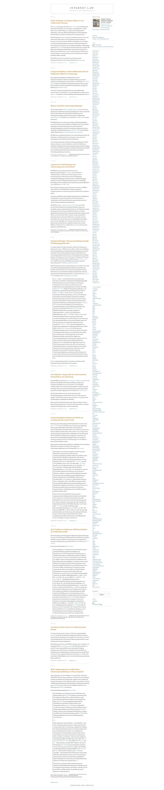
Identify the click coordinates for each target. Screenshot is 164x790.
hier (88, 94)
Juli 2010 (94, 252)
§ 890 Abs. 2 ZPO (75, 130)
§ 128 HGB (77, 605)
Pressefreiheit (95, 485)
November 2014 (96, 167)
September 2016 (96, 132)
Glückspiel (94, 389)
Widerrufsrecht (95, 574)
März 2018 (94, 109)
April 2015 (94, 159)
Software (94, 512)
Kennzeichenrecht (96, 423)
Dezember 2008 (96, 282)
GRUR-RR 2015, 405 (72, 308)
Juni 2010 (94, 253)
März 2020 (94, 80)
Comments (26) (73, 97)
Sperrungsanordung (96, 520)
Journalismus (95, 418)
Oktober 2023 (95, 62)
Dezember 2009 (96, 263)
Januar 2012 (95, 222)
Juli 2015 (94, 154)
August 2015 (95, 153)
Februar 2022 (95, 72)
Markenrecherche (96, 441)
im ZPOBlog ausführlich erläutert (69, 263)
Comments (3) (73, 520)
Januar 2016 (95, 145)
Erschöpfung (95, 360)
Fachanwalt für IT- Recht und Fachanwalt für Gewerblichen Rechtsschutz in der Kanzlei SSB (102, 26)
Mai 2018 (94, 107)
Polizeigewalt (95, 480)
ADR (93, 295)
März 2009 (94, 278)
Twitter (94, 545)
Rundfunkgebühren (96, 501)
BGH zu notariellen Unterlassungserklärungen (66, 106)
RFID (93, 494)
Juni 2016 (94, 137)
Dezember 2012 (96, 205)
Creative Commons (96, 331)
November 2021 (96, 75)
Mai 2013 (94, 197)
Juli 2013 (94, 193)
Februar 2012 (95, 221)
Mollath (94, 452)
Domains (94, 344)
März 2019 (94, 93)
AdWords (94, 297)
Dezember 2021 (96, 73)
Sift (93, 509)
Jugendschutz (95, 420)
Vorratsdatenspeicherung (98, 566)
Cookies (94, 327)
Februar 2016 (95, 143)
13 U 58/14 (56, 425)
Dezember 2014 (96, 166)
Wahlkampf (95, 569)
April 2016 (94, 140)
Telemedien (94, 535)
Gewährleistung (96, 386)
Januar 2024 (95, 59)
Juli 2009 (94, 271)
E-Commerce (95, 347)
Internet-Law (82, 7)
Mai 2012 (94, 216)
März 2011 (94, 239)
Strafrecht (94, 523)
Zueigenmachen (95, 587)
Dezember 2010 (96, 244)
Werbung (94, 570)
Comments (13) (73, 62)
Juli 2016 (94, 135)
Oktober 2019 (95, 85)
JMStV (94, 416)
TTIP (93, 543)
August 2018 (95, 104)
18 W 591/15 (83, 390)
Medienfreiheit (95, 446)
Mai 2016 (94, 138)
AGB (93, 300)
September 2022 (96, 69)
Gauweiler (94, 378)
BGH (93, 310)
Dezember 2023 (96, 60)
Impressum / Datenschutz (98, 37)
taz (93, 530)
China (93, 326)
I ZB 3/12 (62, 687)
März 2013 (94, 200)
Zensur (94, 582)
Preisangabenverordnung (98, 483)
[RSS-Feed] (96, 45)
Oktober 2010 (95, 247)
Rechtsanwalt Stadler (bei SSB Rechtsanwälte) (102, 46)
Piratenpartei (95, 475)
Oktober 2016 (95, 130)
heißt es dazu (80, 448)
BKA (93, 311)
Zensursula (94, 583)
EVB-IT (94, 368)
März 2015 (94, 161)
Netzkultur (94, 455)
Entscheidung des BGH (57, 117)
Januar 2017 (95, 125)
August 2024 (95, 54)
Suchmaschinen (95, 525)
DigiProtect (95, 340)
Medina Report (95, 447)
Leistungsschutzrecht (97, 433)
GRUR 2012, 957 (79, 741)
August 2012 (95, 211)
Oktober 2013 (95, 189)
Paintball (94, 468)
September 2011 (96, 229)
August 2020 (95, 77)
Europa (94, 366)
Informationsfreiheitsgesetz (98, 412)
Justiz (93, 421)
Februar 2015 (95, 163)
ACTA (93, 292)
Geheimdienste (95, 379)
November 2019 (96, 83)
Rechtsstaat (94, 493)
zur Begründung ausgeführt (70, 275)
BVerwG (94, 323)
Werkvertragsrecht (96, 572)
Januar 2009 (95, 281)
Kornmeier (94, 426)
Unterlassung (95, 551)
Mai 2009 (94, 274)
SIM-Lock (94, 510)
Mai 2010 (94, 255)
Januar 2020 (95, 82)
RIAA (93, 496)
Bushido (94, 319)
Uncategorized (95, 549)
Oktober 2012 (95, 208)
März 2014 (94, 180)
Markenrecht (95, 442)
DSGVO (94, 345)
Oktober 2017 (95, 116)
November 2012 (96, 206)
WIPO (93, 577)
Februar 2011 (95, 240)
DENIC (94, 337)
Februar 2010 (95, 260)
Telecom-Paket (95, 532)
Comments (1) (73, 660)
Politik (93, 478)
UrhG (93, 556)
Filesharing (94, 374)
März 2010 (94, 258)
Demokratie (95, 335)
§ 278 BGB (82, 713)
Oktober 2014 (95, 169)
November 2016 (96, 128)
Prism (93, 486)
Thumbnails (95, 538)
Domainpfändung (96, 342)
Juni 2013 (94, 195)
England (94, 358)
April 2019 (94, 91)
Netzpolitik (94, 459)
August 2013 (95, 192)
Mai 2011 (94, 236)
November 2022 (96, 65)
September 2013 (96, 190)
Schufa (94, 506)
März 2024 (94, 56)
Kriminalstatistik (96, 428)
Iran (93, 413)
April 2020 (94, 78)
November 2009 (96, 265)
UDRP (94, 548)
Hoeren (94, 404)
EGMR (94, 355)
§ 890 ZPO (56, 685)
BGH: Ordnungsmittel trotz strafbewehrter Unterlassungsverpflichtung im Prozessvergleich (67, 670)
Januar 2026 (95, 52)
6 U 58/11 (79, 461)
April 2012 (94, 218)
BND (93, 313)
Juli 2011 (94, 232)
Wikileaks (94, 575)
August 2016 (95, 133)
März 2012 (94, 219)
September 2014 (96, 171)
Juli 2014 (94, 174)
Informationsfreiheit (96, 410)
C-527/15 (74, 26)
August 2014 (95, 172)
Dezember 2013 (96, 185)
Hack (93, 397)
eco (93, 353)
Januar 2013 (95, 203)
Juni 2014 (94, 175)
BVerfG (94, 321)
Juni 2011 (94, 234)
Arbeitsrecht (95, 303)
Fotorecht (94, 376)
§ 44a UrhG (60, 47)
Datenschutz (95, 334)
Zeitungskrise (95, 580)
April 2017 (94, 120)
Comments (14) (73, 365)
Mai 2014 (94, 177)
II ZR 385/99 (78, 603)
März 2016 (94, 142)
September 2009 (96, 268)
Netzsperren (95, 460)
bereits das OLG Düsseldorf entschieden (72, 132)
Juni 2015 (94, 156)
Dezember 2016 (96, 127)
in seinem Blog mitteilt (66, 646)
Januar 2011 (95, 242)
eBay (93, 350)
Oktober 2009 (95, 266)
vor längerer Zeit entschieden (68, 205)
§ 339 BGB (71, 705)
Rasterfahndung (96, 491)
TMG (93, 541)
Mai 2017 (94, 119)
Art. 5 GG (55, 94)
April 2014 (94, 179)
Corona (94, 329)
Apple (93, 301)
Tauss (93, 528)
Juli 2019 (94, 86)
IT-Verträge (94, 415)
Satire (93, 502)
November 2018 (96, 99)
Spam (93, 515)
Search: (95, 591)
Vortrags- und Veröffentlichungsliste (100, 39)
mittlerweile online (62, 87)
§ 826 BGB (73, 597)
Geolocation (95, 382)
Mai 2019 (94, 90)
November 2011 (96, 226)
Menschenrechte (96, 451)
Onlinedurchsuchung (97, 463)
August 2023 (95, 64)
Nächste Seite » (55, 782)
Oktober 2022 (95, 67)
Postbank (94, 481)
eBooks (94, 352)
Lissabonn (94, 436)
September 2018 (96, 103)
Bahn (93, 306)
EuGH (93, 365)
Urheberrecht (95, 553)
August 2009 (95, 269)
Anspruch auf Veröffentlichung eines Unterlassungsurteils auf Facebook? (63, 165)
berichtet (53, 635)
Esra (93, 361)
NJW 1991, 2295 (64, 741)
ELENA (94, 357)
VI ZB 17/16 (65, 184)
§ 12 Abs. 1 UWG (64, 324)
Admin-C (94, 293)
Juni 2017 (94, 117)
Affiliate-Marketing (96, 298)
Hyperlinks (94, 405)
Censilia (94, 324)
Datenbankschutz (96, 332)
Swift (93, 527)
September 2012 (96, 210)
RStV (93, 498)
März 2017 (94, 122)
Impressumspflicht (96, 408)
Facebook (94, 369)
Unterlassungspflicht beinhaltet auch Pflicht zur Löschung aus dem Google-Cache (67, 418)
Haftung (94, 399)
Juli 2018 (94, 106)
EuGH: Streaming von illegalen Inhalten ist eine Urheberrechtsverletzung (67, 21)
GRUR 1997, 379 (58, 289)
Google (94, 391)
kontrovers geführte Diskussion (71, 109)
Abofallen (94, 290)
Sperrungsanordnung (97, 519)
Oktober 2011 (95, 227)
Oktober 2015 (95, 150)
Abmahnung (95, 288)
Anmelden (94, 601)
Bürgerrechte (95, 318)
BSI (93, 314)
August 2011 (95, 231)
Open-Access (95, 467)
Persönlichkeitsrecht (96, 470)
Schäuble (94, 504)
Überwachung (95, 546)
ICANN (94, 407)
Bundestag (94, 316)
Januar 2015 (95, 164)
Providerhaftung (96, 488)
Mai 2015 (94, 158)
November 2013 (96, 187)
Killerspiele (95, 425)
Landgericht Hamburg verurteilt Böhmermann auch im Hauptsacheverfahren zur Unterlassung (69, 72)
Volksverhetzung (96, 564)
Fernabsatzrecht (95, 371)
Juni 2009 (94, 273)
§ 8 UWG (59, 292)
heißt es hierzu (69, 546)
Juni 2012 (94, 214)
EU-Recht (94, 363)
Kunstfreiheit (95, 431)
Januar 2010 (95, 261)
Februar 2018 (95, 111)
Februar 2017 (95, 124)
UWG (93, 557)
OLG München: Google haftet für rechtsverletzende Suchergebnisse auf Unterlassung (68, 375)
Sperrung (94, 517)
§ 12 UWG (69, 314)
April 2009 (94, 276)
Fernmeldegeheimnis (97, 373)
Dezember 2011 (96, 224)
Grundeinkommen (96, 394)
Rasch (93, 489)
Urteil (54, 26)
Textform (94, 536)
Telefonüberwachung (97, 533)
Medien (94, 444)
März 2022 (94, 70)
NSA (93, 462)
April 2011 (94, 237)
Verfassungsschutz (96, 561)
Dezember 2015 (96, 146)
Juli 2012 (94, 213)
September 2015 (96, 151)
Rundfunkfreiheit (96, 499)
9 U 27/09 (82, 463)
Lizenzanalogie (95, 438)
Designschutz (95, 339)
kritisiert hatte (81, 60)
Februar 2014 (95, 182)
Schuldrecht (95, 507)
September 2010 (96, 248)
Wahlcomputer (95, 567)
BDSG (94, 308)
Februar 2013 (95, 201)
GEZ (93, 387)
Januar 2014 (95, 184)
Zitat (93, 585)
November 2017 (96, 114)
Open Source (95, 465)
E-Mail (94, 348)
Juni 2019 (94, 88)
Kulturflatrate (95, 429)
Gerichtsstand (95, 384)
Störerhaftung (95, 522)
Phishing (94, 473)
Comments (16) (73, 408)
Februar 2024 (95, 57)
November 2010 (96, 245)
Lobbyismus (95, 439)
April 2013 (94, 198)
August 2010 (95, 250)
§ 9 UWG (84, 575)
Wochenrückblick (96, 578)
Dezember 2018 (96, 98)
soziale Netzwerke (96, 514)
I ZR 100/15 (81, 117)
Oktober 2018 (95, 101)
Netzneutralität (95, 457)
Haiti (93, 400)
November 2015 (96, 148)
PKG (93, 476)
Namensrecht (95, 454)
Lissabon (94, 434)
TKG (93, 540)
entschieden (68, 172)
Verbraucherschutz (96, 559)
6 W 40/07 (60, 506)
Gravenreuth (95, 392)
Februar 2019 (95, 95)
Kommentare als (97, 604)
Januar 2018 (95, 112)
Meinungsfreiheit (96, 449)
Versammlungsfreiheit (97, 562)
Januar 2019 (95, 96)
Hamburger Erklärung (97, 402)
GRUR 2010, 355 (81, 748)
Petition (94, 472)
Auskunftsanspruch (96, 305)
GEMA (94, 381)
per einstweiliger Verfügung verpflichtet (77, 380)
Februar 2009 (95, 279)
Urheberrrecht (95, 554)
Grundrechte (95, 395)
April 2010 (94, 257)
